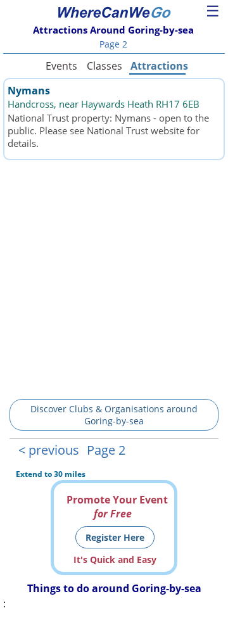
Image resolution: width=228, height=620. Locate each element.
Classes (104, 66)
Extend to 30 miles (51, 474)
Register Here (115, 537)
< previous (48, 450)
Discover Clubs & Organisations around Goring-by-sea (114, 415)
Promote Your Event (117, 507)
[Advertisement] (114, 277)
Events (61, 66)
